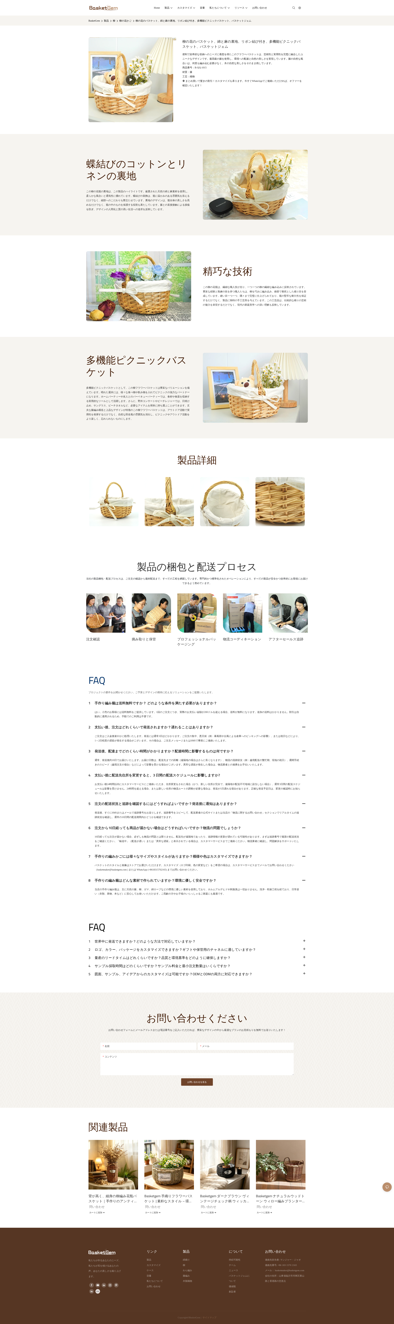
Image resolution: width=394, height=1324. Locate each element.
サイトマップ (209, 1317)
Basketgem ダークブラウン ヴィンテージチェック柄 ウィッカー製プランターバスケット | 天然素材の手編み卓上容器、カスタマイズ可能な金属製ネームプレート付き (224, 1199)
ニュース (233, 1270)
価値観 (232, 1286)
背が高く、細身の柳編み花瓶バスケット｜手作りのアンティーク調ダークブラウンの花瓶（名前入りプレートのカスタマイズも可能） (113, 1199)
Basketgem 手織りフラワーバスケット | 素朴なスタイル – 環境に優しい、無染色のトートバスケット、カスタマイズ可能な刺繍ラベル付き (168, 1199)
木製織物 (187, 1281)
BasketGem (94, 20)
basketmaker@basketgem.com (289, 1270)
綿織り (186, 1259)
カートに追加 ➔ (97, 1212)
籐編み (186, 1275)
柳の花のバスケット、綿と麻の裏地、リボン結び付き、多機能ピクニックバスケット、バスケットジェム (193, 20)
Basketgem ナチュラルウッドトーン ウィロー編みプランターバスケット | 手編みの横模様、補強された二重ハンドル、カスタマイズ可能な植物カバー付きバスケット (280, 1199)
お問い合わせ (154, 1286)
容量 (149, 1275)
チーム (232, 1265)
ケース (150, 1270)
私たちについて (155, 1281)
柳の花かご (125, 20)
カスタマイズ (154, 1265)
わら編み (187, 1270)
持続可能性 (234, 1259)
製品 (106, 20)
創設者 (232, 1291)
